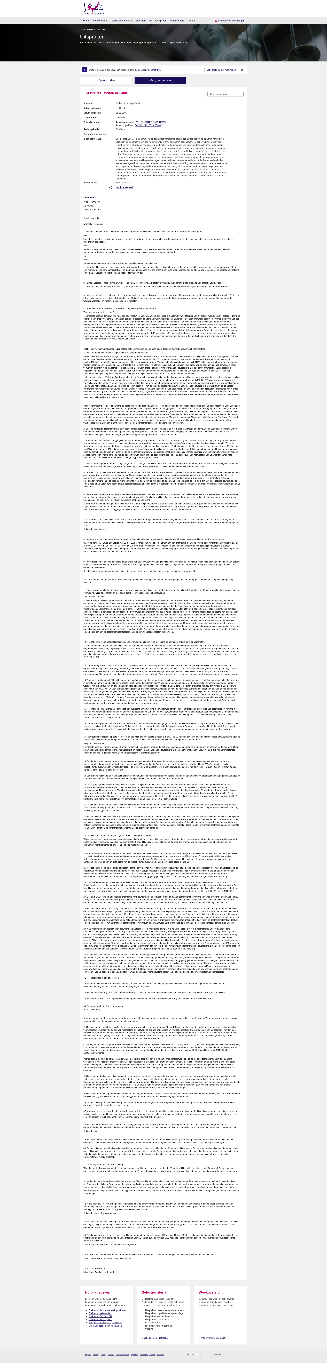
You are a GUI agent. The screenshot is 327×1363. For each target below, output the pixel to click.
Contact (191, 20)
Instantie (87, 103)
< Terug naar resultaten (160, 80)
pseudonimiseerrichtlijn (149, 70)
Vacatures (144, 1355)
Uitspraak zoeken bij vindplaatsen (105, 1326)
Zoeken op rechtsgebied (100, 1319)
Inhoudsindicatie (92, 139)
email (208, 1354)
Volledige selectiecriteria (156, 1338)
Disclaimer (160, 1355)
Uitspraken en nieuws (121, 20)
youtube (242, 1354)
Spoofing (134, 1355)
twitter (224, 1354)
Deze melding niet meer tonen (221, 70)
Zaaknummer (90, 117)
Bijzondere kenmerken (95, 134)
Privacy (103, 1355)
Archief (152, 1355)
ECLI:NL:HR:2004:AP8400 (148, 125)
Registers (141, 20)
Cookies (111, 1355)
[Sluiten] (242, 70)
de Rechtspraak (157, 20)
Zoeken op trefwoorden (100, 1313)
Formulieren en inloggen (231, 20)
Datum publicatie (92, 113)
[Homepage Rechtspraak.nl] (92, 7)
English (88, 1355)
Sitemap (96, 1355)
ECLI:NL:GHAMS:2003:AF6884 (150, 122)
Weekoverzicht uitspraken (213, 1338)
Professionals (176, 20)
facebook (228, 1354)
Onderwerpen (99, 20)
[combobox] (225, 94)
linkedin (237, 1354)
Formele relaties (91, 122)
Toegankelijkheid (122, 1355)
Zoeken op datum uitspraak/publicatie (107, 1310)
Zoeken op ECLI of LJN (100, 1316)
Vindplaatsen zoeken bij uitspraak (105, 1322)
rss (204, 1354)
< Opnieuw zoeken (105, 80)
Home (85, 20)
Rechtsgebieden (91, 129)
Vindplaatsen (90, 182)
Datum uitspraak (92, 108)
